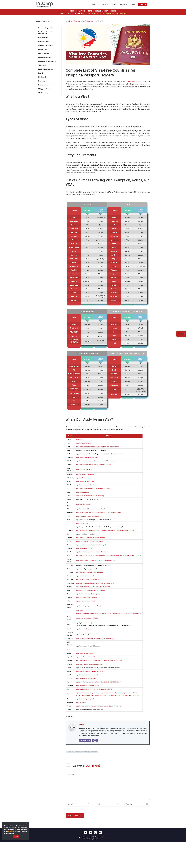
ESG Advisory (43, 37)
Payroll (40, 73)
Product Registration (45, 69)
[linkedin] (90, 832)
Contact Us (142, 4)
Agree (16, 836)
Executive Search (44, 85)
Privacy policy (12, 831)
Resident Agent (43, 49)
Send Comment (74, 816)
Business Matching (44, 57)
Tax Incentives (43, 65)
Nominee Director (44, 41)
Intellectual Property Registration (45, 32)
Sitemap (99, 839)
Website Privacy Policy (90, 839)
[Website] (93, 740)
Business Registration (45, 28)
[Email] (96, 740)
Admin (70, 21)
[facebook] (85, 832)
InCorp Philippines (92, 837)
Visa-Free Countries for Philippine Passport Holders (82, 751)
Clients (114, 4)
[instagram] (95, 832)
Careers (133, 4)
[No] (27, 824)
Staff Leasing (43, 93)
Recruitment (42, 81)
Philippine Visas (43, 89)
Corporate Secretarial (45, 45)
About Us (95, 4)
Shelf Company (43, 53)
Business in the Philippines (83, 21)
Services (105, 4)
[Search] (149, 4)
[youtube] (100, 832)
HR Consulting (43, 77)
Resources (123, 4)
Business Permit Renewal (47, 61)
